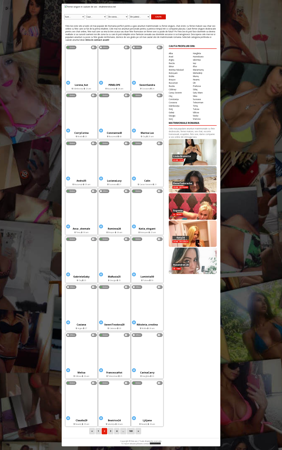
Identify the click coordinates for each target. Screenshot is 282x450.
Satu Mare (198, 92)
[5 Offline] (114, 80)
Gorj (171, 118)
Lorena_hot (81, 85)
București (173, 82)
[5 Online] (81, 128)
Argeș (171, 59)
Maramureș (198, 69)
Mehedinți (197, 73)
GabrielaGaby (81, 276)
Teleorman (198, 102)
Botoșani (173, 73)
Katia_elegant (147, 228)
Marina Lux (147, 133)
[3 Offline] (114, 224)
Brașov (172, 79)
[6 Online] (114, 128)
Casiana (81, 324)
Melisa (81, 372)
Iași (194, 63)
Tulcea (196, 109)
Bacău (172, 63)
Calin (147, 180)
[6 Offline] (81, 320)
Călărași (172, 89)
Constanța (174, 99)
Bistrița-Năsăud (176, 69)
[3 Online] (81, 80)
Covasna (173, 102)
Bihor (171, 66)
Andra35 (81, 180)
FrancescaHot (114, 372)
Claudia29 (81, 420)
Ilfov (195, 66)
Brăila (171, 76)
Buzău (172, 86)
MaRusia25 (114, 276)
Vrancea (196, 118)
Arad (171, 56)
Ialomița (197, 59)
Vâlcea (196, 112)
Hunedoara (198, 56)
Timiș (195, 105)
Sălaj (195, 89)
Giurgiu (172, 115)
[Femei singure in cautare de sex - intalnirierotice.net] (90, 6)
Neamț (196, 79)
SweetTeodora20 (114, 324)
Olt (194, 82)
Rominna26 (114, 228)
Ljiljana (147, 420)
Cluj (170, 96)
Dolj (171, 109)
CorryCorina (81, 133)
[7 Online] (114, 368)
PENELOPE (114, 85)
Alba (171, 53)
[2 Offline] (81, 368)
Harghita (197, 53)
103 (131, 431)
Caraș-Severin (175, 92)
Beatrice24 (114, 420)
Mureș (196, 76)
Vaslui (195, 115)
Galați (171, 112)
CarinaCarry (147, 372)
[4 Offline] (147, 368)
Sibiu (195, 96)
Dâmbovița (174, 105)
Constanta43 (114, 133)
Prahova (197, 86)
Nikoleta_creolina (147, 324)
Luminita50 (147, 276)
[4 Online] (81, 176)
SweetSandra (147, 85)
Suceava (197, 99)
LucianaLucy (114, 180)
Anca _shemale (81, 228)
